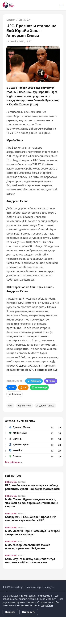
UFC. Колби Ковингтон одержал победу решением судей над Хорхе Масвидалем (32, 487)
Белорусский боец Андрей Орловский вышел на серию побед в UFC (30, 518)
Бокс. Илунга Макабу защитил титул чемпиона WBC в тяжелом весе (30, 560)
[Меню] (61, 5)
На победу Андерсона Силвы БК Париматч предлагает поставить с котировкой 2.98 (32, 366)
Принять (10, 611)
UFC (10, 405)
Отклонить (28, 611)
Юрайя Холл (24, 405)
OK (25, 387)
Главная (10, 19)
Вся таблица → (13, 462)
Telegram (36, 380)
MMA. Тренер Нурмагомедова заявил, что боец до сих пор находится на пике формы (31, 503)
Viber (52, 380)
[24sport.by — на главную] (8, 5)
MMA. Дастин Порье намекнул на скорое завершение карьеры (32, 532)
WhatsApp (41, 387)
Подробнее (47, 605)
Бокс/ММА (24, 19)
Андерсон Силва (45, 405)
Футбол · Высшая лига (20, 421)
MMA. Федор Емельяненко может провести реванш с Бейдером (27, 546)
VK (13, 387)
